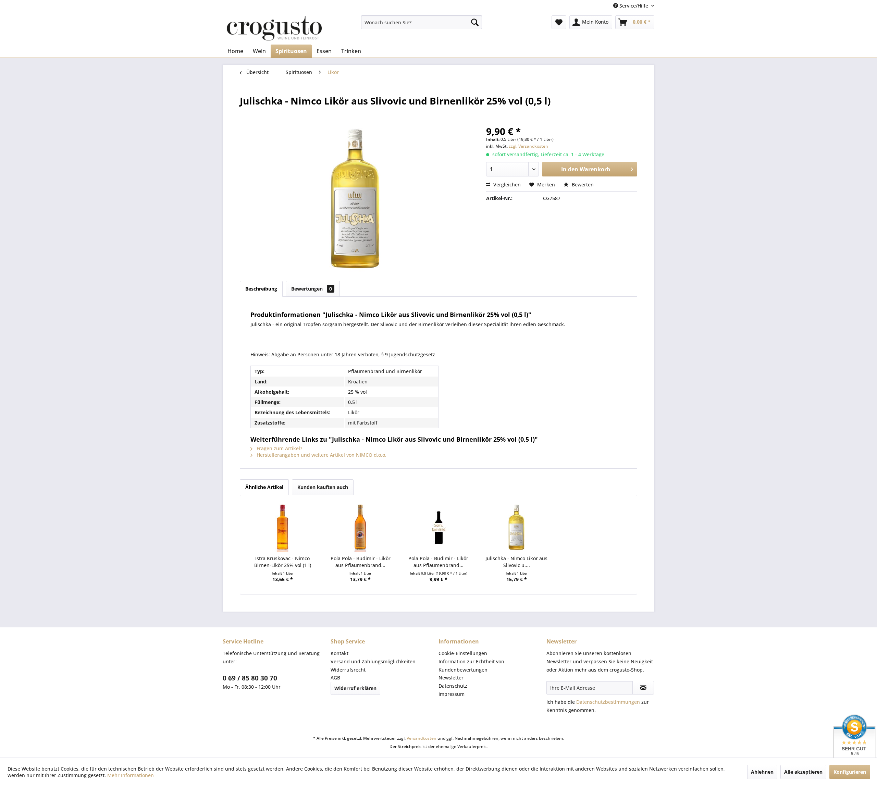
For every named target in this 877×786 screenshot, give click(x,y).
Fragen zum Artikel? (278, 448)
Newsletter (451, 677)
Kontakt (339, 653)
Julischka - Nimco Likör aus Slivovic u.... (516, 561)
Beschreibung (261, 288)
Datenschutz (452, 686)
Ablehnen (762, 772)
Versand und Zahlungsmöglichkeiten (373, 661)
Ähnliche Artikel (264, 487)
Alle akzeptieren (803, 772)
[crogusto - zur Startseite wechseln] (274, 28)
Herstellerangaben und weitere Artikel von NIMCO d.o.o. (320, 455)
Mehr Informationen (130, 775)
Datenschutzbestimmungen (608, 702)
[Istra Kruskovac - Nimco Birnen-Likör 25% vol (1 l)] (283, 528)
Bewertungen (311, 288)
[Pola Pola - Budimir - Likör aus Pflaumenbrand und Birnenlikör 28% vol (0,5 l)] (438, 528)
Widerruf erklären (355, 688)
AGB (335, 677)
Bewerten (582, 184)
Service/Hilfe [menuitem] (634, 5)
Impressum (451, 694)
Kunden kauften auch (322, 487)
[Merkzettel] (559, 22)
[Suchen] (475, 22)
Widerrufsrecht (348, 669)
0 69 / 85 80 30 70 (250, 678)
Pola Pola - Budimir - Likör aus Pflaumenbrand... (361, 561)
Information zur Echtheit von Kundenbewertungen (471, 665)
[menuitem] (421, 22)
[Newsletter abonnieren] (643, 688)
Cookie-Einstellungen (462, 653)
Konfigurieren (849, 772)
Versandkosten (421, 738)
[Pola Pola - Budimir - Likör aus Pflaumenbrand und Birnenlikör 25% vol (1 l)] (361, 528)
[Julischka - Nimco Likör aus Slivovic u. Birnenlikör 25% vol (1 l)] (517, 528)
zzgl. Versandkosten (528, 146)
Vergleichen (506, 184)
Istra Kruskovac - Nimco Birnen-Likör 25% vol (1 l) (282, 561)
